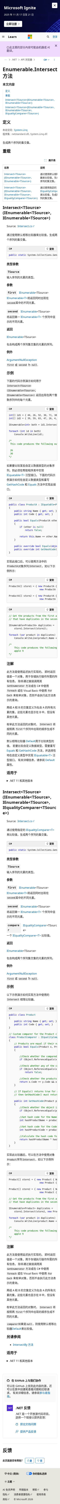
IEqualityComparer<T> (40, 830)
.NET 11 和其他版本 (21, 781)
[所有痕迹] (5, 59)
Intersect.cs (25, 226)
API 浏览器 (26, 59)
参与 (46, 1489)
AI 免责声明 (9, 1489)
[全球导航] (3, 37)
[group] (30, 182)
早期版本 (23, 1489)
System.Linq (21, 130)
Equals (32, 484)
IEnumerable (27, 293)
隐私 (5, 1494)
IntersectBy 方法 (23, 1345)
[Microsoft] (30, 37)
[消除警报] (54, 5)
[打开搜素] (48, 37)
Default (30, 741)
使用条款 (41, 1494)
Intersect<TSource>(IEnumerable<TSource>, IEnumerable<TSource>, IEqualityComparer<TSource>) (29, 110)
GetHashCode (15, 484)
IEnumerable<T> (17, 298)
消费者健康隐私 (22, 1494)
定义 (7, 90)
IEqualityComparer (35, 925)
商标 (5, 1499)
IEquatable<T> (16, 475)
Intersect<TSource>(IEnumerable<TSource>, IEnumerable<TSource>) (29, 101)
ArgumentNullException (22, 360)
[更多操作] (54, 59)
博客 (34, 1489)
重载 (7, 95)
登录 (55, 36)
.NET (14, 59)
